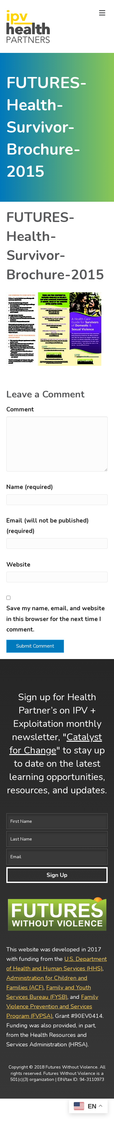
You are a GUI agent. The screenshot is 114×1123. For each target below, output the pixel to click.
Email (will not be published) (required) (47, 526)
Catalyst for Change (56, 744)
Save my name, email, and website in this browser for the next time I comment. (55, 619)
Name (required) (29, 487)
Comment (20, 409)
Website (18, 565)
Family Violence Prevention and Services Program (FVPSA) (52, 1006)
